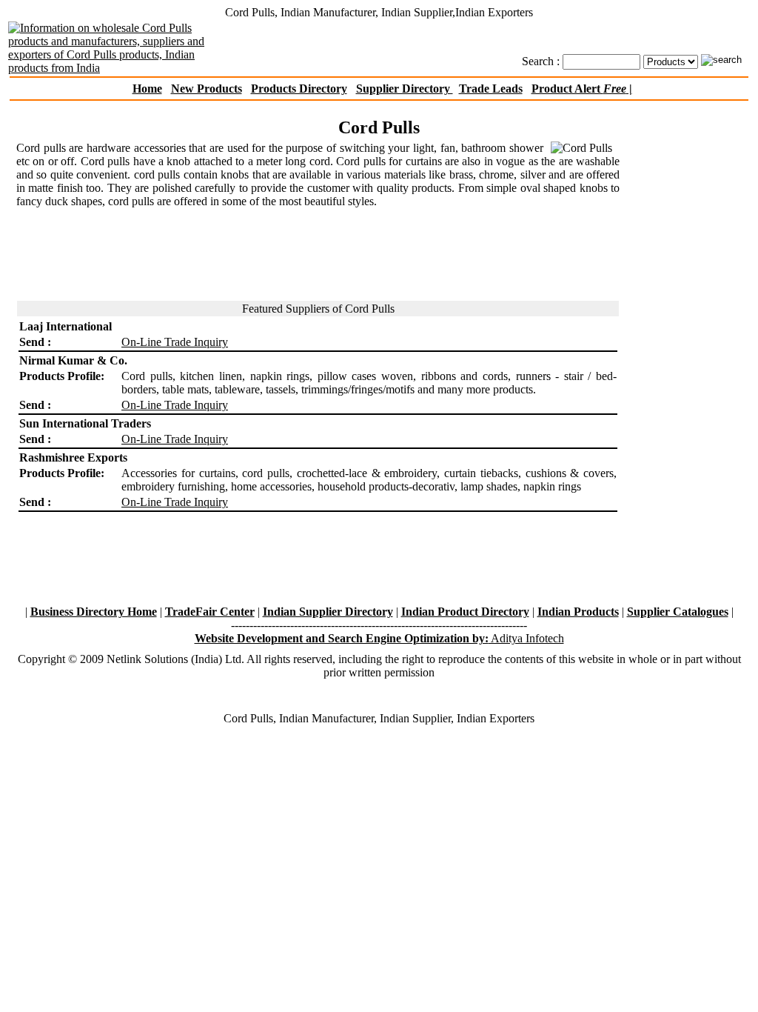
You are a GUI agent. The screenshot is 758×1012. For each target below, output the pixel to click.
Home (147, 88)
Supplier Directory (404, 88)
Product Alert (578, 88)
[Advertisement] (379, 107)
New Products (206, 88)
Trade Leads (491, 88)
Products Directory (299, 88)
